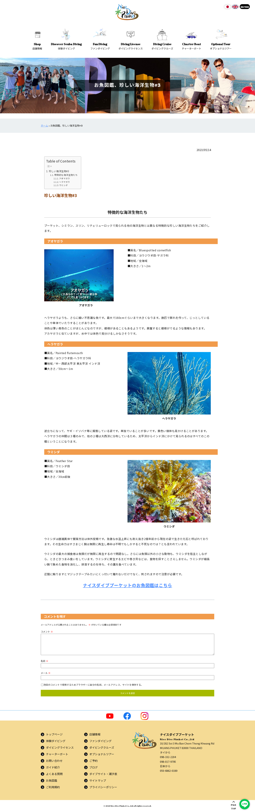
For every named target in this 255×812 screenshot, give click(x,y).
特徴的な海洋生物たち (66, 175)
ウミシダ (63, 185)
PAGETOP (233, 806)
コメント (47, 631)
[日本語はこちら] (227, 8)
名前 (44, 661)
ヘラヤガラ (64, 181)
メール (46, 673)
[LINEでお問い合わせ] (244, 804)
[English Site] (235, 8)
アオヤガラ (64, 178)
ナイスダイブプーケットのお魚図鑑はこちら (127, 585)
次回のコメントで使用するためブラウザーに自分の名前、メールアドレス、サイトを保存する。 (93, 684)
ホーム (44, 125)
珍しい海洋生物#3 (59, 171)
